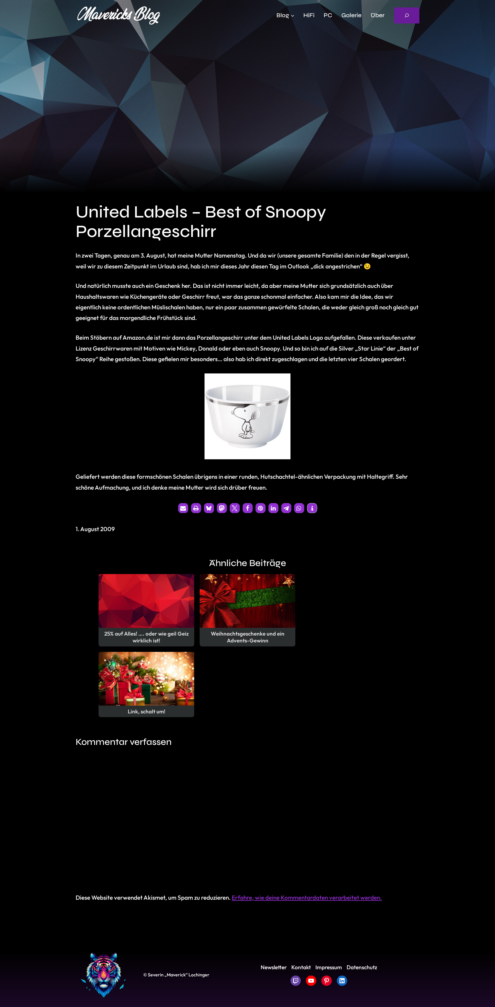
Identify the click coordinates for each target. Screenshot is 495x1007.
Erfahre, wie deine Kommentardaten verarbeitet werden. (307, 897)
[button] (183, 508)
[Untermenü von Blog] (292, 15)
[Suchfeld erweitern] (406, 15)
